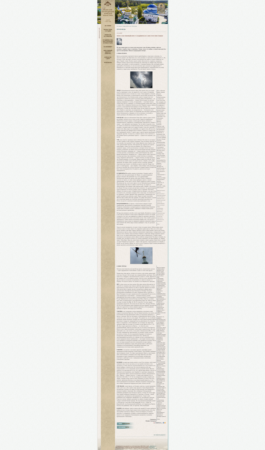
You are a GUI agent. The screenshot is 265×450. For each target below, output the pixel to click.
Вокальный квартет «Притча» (108, 52)
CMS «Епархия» (153, 448)
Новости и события (108, 35)
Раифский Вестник (127, 26)
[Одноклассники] (165, 423)
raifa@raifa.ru (152, 446)
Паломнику (108, 46)
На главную (119, 26)
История (108, 25)
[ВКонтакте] (163, 423)
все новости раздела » (160, 435)
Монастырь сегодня (108, 30)
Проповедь (134, 26)
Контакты (108, 62)
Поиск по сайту (107, 58)
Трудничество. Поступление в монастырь (108, 41)
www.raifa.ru (151, 447)
